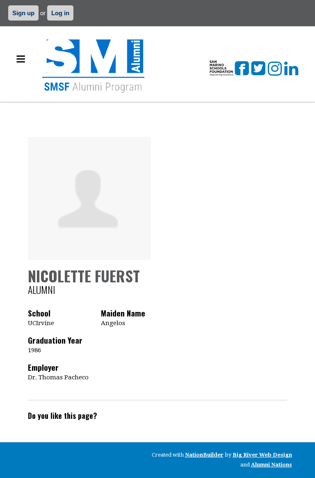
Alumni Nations (271, 465)
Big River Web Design (262, 455)
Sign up (23, 12)
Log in (60, 12)
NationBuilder (204, 455)
